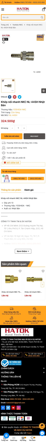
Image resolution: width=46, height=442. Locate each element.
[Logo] (23, 9)
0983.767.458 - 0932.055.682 (22, 399)
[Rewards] (6, 435)
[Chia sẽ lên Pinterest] (14, 96)
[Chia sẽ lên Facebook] (9, 96)
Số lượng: (4, 128)
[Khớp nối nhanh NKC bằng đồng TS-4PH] (34, 279)
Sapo (29, 433)
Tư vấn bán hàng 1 (13, 355)
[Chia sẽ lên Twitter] (19, 96)
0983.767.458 (19, 179)
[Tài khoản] (6, 2)
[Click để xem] (23, 55)
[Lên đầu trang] (42, 420)
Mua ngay (34, 136)
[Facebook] (3, 408)
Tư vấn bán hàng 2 (35, 355)
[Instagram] (19, 408)
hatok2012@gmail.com (15, 403)
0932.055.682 (35, 179)
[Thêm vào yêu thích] (43, 35)
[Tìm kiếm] (42, 17)
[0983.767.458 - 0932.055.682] (29, 2)
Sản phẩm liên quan (14, 264)
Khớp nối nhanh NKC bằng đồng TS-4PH (32, 292)
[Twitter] (8, 408)
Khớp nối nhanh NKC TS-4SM (11, 292)
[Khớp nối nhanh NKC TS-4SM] (11, 279)
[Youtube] (13, 408)
